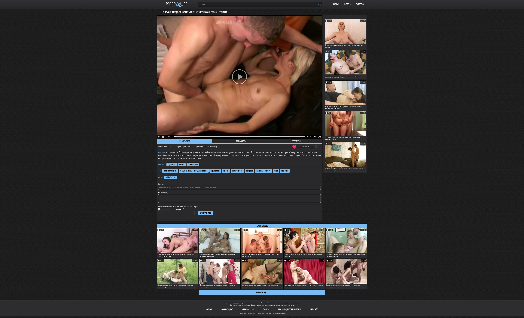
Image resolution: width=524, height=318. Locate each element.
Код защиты (179, 209)
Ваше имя (161, 184)
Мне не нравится (317, 147)
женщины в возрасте (263, 170)
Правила (266, 309)
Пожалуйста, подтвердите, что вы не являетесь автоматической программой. (179, 207)
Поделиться (296, 141)
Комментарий (162, 193)
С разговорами (193, 164)
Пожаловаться (241, 141)
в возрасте (249, 170)
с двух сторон (215, 170)
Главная (336, 4)
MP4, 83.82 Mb (171, 177)
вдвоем (225, 170)
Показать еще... (262, 292)
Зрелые (181, 164)
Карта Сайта (314, 309)
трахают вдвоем (237, 170)
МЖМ (276, 170)
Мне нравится (294, 147)
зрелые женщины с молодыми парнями (193, 170)
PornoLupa (236, 303)
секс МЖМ (284, 170)
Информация (184, 141)
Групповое (171, 164)
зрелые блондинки (170, 170)
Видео (346, 4)
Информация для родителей (289, 309)
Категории (360, 4)
